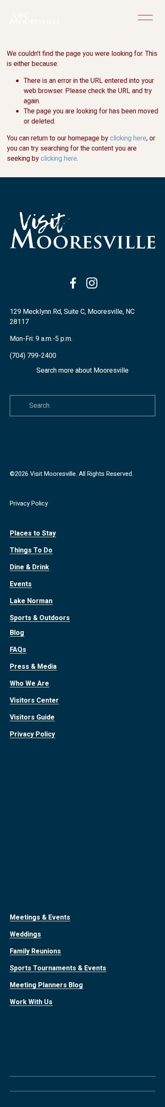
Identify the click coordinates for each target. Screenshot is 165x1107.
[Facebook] (73, 283)
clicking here (128, 138)
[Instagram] (92, 283)
